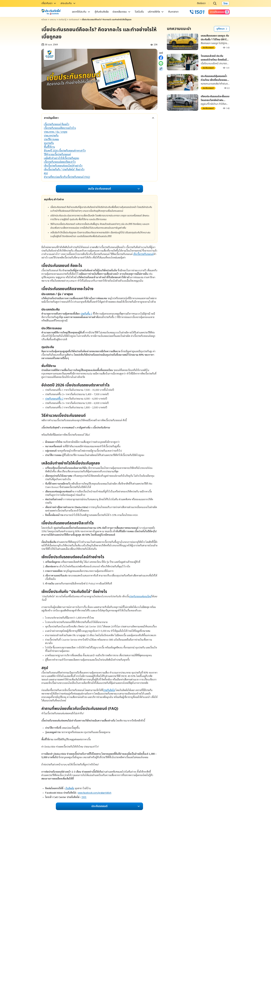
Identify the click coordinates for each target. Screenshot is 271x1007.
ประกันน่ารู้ (62, 19)
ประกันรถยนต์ (74, 19)
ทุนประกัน (49, 142)
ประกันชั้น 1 (86, 313)
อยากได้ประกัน (79, 12)
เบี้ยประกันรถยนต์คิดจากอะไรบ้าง (60, 127)
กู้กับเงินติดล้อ (102, 12)
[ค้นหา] (215, 3)
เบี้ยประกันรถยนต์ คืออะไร (56, 124)
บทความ (53, 19)
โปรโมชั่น (139, 12)
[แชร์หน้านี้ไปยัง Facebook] (160, 57)
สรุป (46, 173)
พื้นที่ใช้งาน (49, 146)
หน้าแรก (44, 19)
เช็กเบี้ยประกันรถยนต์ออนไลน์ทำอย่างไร (63, 165)
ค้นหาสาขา (173, 12)
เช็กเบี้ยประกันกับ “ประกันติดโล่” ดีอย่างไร (64, 169)
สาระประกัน (66, 3)
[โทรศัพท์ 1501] (197, 12)
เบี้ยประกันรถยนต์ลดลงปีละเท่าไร (60, 161)
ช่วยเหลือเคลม (119, 12)
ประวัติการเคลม (51, 139)
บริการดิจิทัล (154, 12)
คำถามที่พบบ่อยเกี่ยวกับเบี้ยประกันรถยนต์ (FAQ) (67, 176)
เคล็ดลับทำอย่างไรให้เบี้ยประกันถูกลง (61, 157)
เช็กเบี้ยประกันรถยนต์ (143, 253)
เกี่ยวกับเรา (46, 3)
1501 (83, 796)
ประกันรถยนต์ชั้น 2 (54, 398)
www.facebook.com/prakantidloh (94, 792)
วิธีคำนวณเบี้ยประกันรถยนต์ (57, 154)
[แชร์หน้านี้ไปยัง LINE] (160, 63)
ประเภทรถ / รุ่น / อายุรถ (55, 131)
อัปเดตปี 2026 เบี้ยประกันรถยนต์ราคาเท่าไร (65, 150)
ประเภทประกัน (51, 135)
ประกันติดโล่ (109, 690)
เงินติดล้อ (69, 788)
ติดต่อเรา (201, 3)
